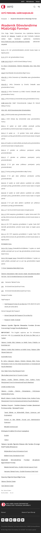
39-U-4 (3, 234)
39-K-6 (3, 164)
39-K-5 (3, 157)
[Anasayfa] (7, 6)
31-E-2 (3, 57)
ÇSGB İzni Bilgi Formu (8, 387)
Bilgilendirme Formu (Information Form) (16, 451)
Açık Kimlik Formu (6, 356)
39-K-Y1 (3, 183)
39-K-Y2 (3, 193)
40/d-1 (3, 119)
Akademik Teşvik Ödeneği (28, 512)
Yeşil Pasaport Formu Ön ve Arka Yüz (15, 304)
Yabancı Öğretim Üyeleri (8, 481)
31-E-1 (3, 50)
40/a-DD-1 (4, 77)
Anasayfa (4, 19)
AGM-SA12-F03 (6, 61)
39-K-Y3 (3, 203)
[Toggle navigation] (39, 7)
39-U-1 (3, 210)
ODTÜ (22, 1)
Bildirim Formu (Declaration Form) (14, 455)
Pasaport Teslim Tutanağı (12, 320)
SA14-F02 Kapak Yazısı (8, 258)
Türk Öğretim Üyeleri (7, 486)
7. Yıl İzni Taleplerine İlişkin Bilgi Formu (12, 268)
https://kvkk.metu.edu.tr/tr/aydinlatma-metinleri (15, 41)
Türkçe (6, 440)
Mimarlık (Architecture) (11, 427)
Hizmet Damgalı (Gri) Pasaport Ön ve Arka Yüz (18, 315)
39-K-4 (3, 150)
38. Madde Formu (6, 244)
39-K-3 (3, 143)
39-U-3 (3, 224)
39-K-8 (3, 176)
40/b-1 (3, 114)
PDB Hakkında (30, 1)
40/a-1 (3, 99)
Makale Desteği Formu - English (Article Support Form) (20, 467)
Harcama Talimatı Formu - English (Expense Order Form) (21, 471)
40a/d (3, 73)
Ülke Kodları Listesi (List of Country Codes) (14, 375)
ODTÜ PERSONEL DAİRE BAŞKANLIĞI (17, 13)
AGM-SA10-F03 (6, 103)
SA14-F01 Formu (7, 248)
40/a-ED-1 (4, 84)
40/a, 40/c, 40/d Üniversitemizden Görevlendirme (16, 110)
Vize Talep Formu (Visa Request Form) (13, 371)
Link (2, 282)
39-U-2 (3, 214)
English (6, 435)
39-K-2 (3, 133)
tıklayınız (12, 36)
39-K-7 (3, 171)
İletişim (38, 1)
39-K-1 (3, 126)
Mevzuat (3, 512)
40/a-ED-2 (4, 91)
